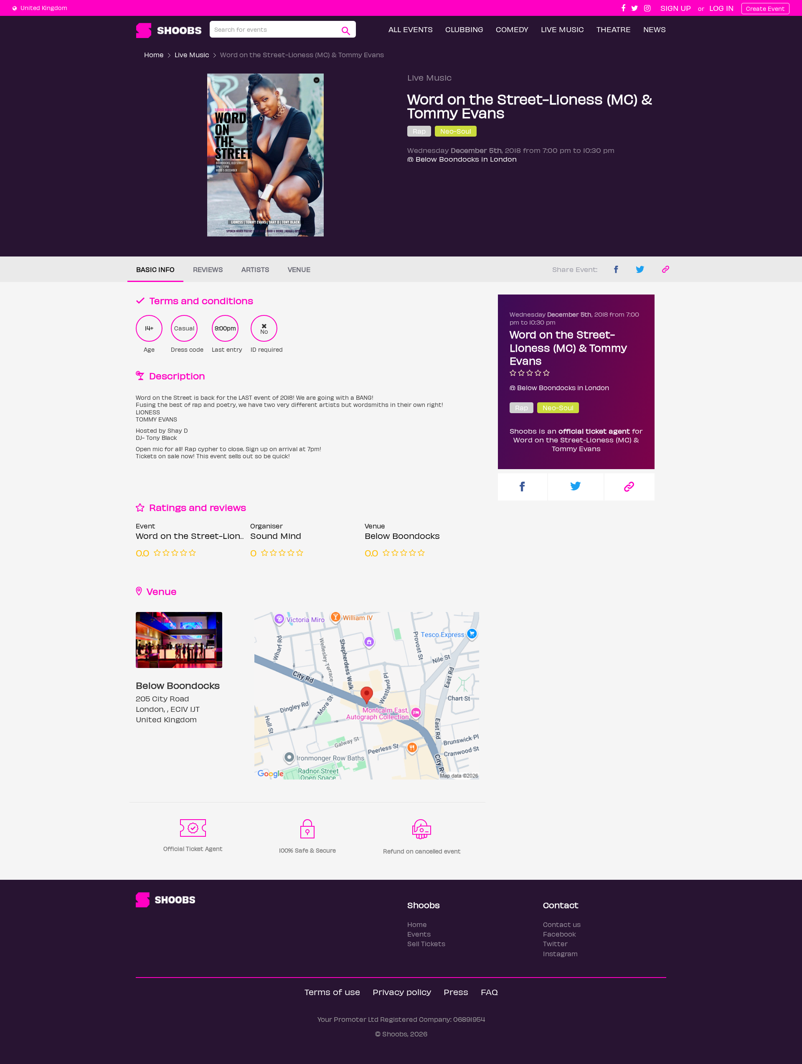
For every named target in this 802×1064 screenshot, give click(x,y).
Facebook (559, 934)
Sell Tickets (426, 943)
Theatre (613, 29)
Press (456, 991)
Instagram (560, 953)
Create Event (765, 8)
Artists (255, 269)
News (654, 29)
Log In (721, 7)
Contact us (562, 924)
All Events (410, 29)
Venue (299, 269)
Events (419, 934)
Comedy (512, 29)
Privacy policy (402, 991)
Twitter (555, 943)
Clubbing (464, 29)
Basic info (155, 269)
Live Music (562, 29)
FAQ (489, 991)
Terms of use (332, 991)
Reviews (208, 269)
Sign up (675, 7)
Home (154, 54)
